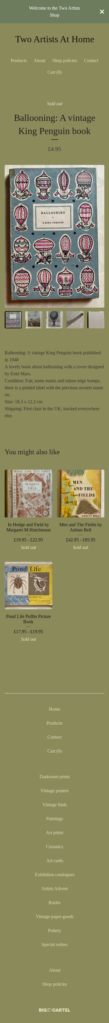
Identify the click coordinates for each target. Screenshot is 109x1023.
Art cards (54, 860)
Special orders (54, 944)
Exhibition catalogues (54, 874)
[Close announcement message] (102, 11)
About (39, 60)
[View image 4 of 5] (75, 319)
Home (54, 709)
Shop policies (64, 60)
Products (19, 60)
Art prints (54, 832)
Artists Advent (54, 888)
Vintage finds (54, 804)
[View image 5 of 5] (95, 319)
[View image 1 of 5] (13, 319)
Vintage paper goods (55, 916)
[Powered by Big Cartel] (54, 1010)
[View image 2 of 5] (33, 319)
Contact (91, 60)
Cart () (54, 72)
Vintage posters (54, 790)
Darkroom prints (55, 776)
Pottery (54, 930)
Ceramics (54, 846)
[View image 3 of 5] (54, 319)
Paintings (54, 818)
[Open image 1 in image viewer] (54, 236)
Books (54, 902)
